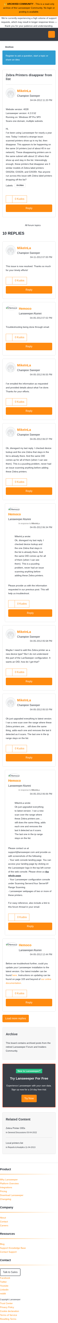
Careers (4, 1225)
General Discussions (17, 1132)
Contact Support (8, 1252)
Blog (2, 1244)
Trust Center (6, 1303)
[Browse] (4, 34)
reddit (3, 1293)
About (3, 1217)
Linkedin (4, 1289)
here (14, 975)
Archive (9, 47)
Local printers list (14, 1143)
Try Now (29, 1098)
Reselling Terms (8, 1319)
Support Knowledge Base (13, 1248)
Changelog (5, 1199)
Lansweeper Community (17, 34)
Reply (29, 208)
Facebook (5, 1278)
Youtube (4, 1285)
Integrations (6, 1187)
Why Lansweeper (9, 1179)
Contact (4, 1221)
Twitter (3, 1282)
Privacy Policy (7, 1307)
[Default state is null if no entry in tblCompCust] (46, 225)
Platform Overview (9, 1183)
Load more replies (15, 1018)
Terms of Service (8, 1315)
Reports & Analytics (16, 1147)
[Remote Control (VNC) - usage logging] (52, 225)
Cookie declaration (9, 1311)
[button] (9, 199)
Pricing (3, 1191)
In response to (29, 523)
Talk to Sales (10, 1272)
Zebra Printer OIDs (15, 1128)
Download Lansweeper (11, 1195)
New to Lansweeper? (29, 1071)
